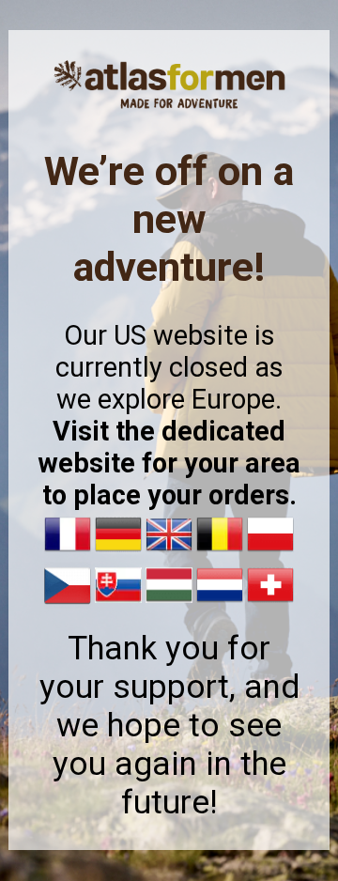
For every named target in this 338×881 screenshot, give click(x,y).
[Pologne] (270, 553)
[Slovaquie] (118, 603)
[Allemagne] (118, 553)
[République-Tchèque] (67, 603)
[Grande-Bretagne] (169, 553)
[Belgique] (219, 553)
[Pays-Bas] (219, 603)
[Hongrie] (169, 603)
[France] (67, 553)
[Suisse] (270, 603)
